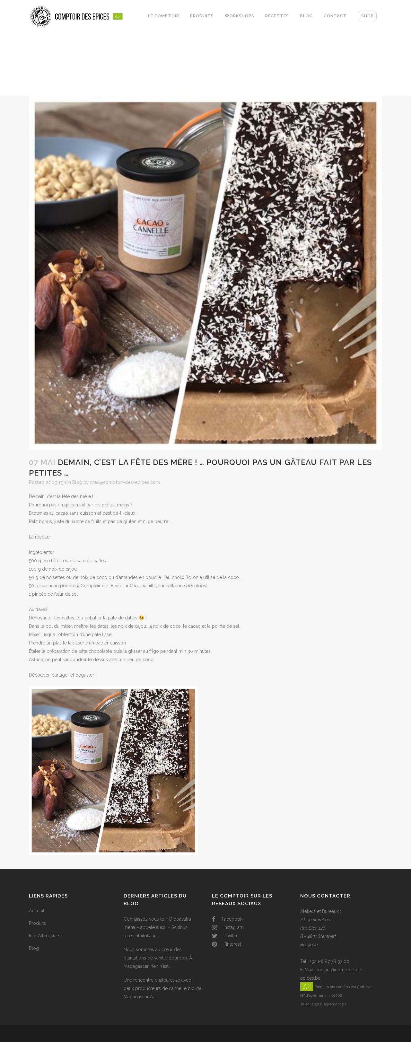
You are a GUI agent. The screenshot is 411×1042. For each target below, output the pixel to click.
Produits (37, 923)
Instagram (233, 927)
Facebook (231, 919)
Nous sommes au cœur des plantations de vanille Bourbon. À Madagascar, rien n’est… (158, 958)
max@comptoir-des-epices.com (125, 482)
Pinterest (231, 944)
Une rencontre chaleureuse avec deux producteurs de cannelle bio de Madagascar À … (162, 988)
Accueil (36, 910)
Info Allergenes (44, 935)
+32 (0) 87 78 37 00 (329, 961)
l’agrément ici (334, 1004)
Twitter (230, 935)
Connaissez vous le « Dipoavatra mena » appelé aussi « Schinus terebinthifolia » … (157, 927)
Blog (77, 482)
